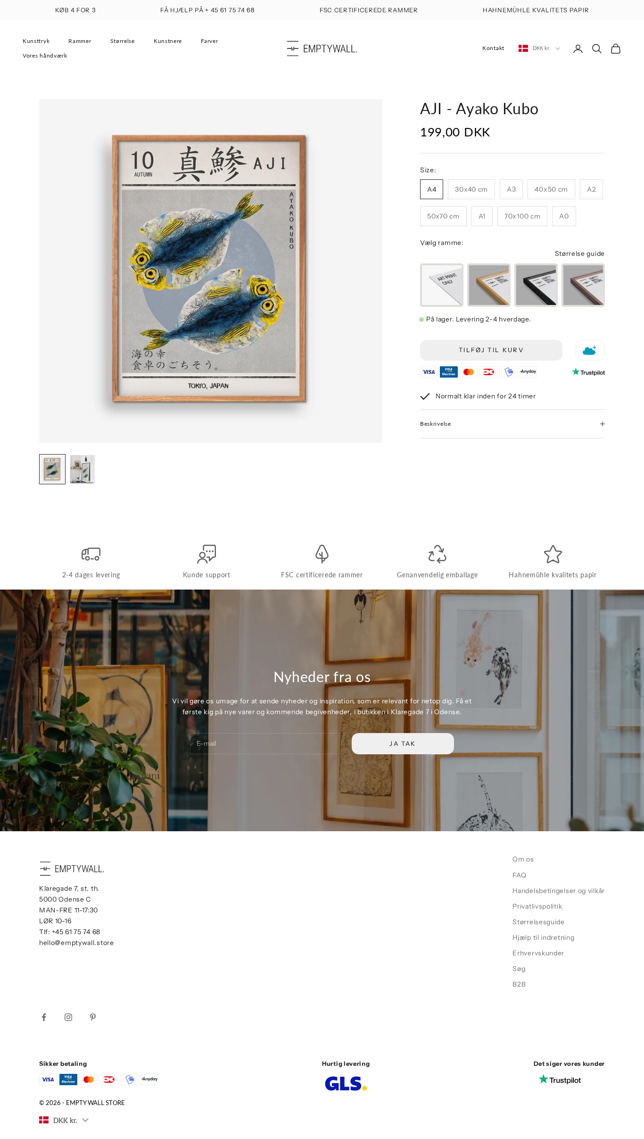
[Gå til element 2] (82, 469)
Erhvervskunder (538, 953)
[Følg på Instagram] (68, 1017)
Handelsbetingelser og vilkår (558, 890)
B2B (519, 984)
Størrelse (122, 40)
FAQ (519, 875)
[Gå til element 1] (52, 469)
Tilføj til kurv (491, 350)
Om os (523, 859)
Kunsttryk (36, 40)
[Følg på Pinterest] (93, 1017)
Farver (209, 40)
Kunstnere (168, 40)
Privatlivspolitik (537, 906)
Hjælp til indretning (543, 937)
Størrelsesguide (538, 922)
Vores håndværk (45, 55)
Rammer (79, 40)
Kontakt (493, 47)
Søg (518, 968)
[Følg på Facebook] (44, 1017)
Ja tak (402, 743)
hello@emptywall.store (76, 942)
